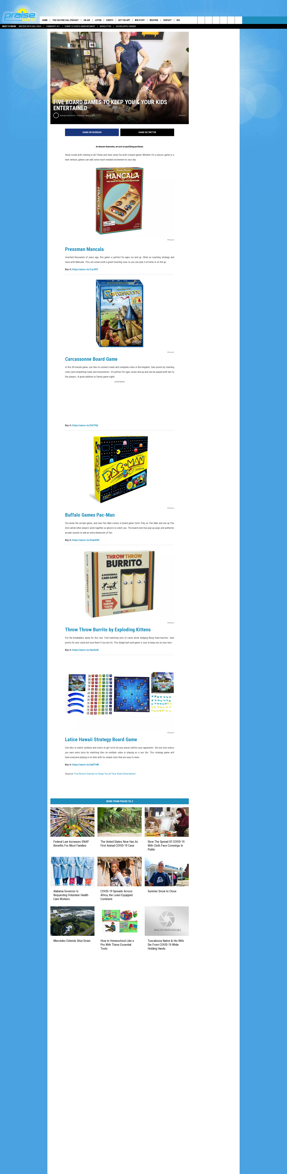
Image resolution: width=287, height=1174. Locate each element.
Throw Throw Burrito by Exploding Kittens (108, 630)
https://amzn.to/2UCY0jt (85, 425)
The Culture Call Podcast (65, 20)
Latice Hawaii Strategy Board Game (101, 739)
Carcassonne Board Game (91, 359)
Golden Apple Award (126, 26)
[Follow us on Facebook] (216, 20)
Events (109, 20)
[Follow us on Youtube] (231, 20)
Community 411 (53, 26)
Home (45, 20)
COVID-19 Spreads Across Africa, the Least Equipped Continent (116, 895)
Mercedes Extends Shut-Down (71, 940)
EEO (178, 20)
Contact (167, 20)
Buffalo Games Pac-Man (90, 515)
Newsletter (105, 26)
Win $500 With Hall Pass (30, 26)
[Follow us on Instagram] (223, 20)
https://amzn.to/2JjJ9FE (85, 269)
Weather (154, 20)
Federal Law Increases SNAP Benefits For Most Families (71, 843)
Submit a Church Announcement (80, 26)
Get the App (124, 20)
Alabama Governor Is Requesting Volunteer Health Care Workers (70, 895)
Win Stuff (140, 20)
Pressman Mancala (84, 249)
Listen (98, 20)
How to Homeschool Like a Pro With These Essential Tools (117, 944)
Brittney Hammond (67, 115)
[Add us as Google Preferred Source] (208, 20)
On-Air (87, 20)
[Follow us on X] (238, 20)
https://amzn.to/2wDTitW (85, 764)
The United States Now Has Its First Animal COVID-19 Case (119, 843)
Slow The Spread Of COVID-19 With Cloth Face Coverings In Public (166, 845)
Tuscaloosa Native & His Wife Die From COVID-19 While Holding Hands (166, 944)
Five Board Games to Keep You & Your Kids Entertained (104, 773)
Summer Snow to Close (162, 891)
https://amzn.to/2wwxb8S (85, 539)
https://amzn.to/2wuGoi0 (85, 649)
